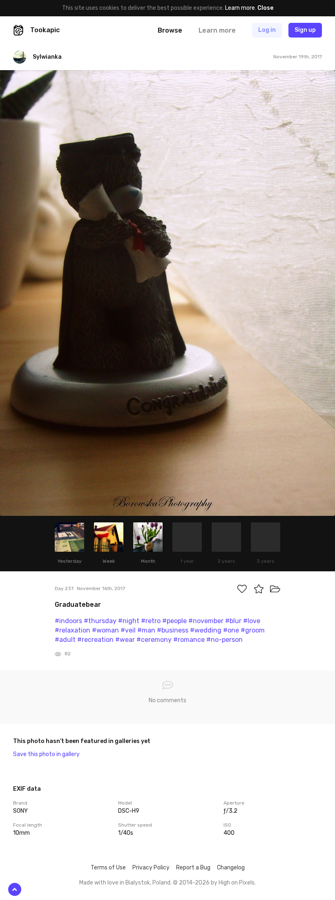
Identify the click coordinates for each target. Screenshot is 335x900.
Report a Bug (193, 867)
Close (265, 7)
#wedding (205, 630)
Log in (267, 30)
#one (231, 630)
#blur (233, 621)
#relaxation (72, 630)
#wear (125, 639)
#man (146, 630)
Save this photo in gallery (46, 754)
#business (172, 630)
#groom (253, 630)
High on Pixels (237, 882)
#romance (189, 639)
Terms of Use (108, 867)
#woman (105, 630)
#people (174, 621)
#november (205, 621)
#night (128, 621)
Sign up (305, 30)
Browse (170, 30)
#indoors (68, 621)
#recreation (95, 639)
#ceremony (154, 639)
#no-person (224, 639)
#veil (128, 630)
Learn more (240, 7)
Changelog (231, 867)
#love (251, 621)
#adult (65, 639)
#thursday (100, 621)
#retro (151, 621)
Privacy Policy (151, 867)
